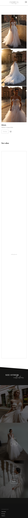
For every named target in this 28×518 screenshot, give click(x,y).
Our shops (3, 513)
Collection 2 (14, 438)
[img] (14, 3)
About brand (3, 511)
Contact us (3, 515)
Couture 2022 (14, 476)
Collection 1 (14, 400)
